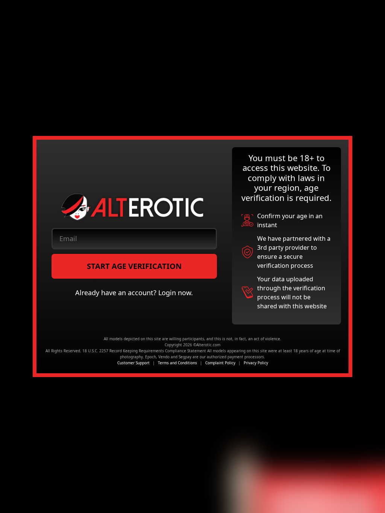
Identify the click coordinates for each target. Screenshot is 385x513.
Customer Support (133, 362)
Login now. (175, 292)
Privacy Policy (256, 362)
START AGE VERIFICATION (134, 266)
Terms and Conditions (177, 362)
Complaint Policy (220, 362)
